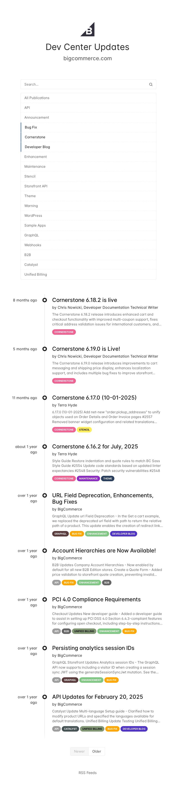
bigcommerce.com (87, 58)
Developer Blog (37, 147)
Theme (30, 196)
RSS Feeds (88, 772)
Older (96, 751)
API (27, 107)
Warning (31, 206)
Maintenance (35, 166)
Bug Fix (31, 127)
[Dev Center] (87, 30)
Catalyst (31, 264)
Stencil (30, 176)
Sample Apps (35, 225)
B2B (27, 255)
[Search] (151, 84)
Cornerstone (35, 137)
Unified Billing (35, 274)
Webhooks (32, 245)
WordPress (33, 215)
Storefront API (35, 186)
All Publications (36, 98)
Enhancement (35, 156)
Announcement (36, 117)
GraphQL (31, 235)
